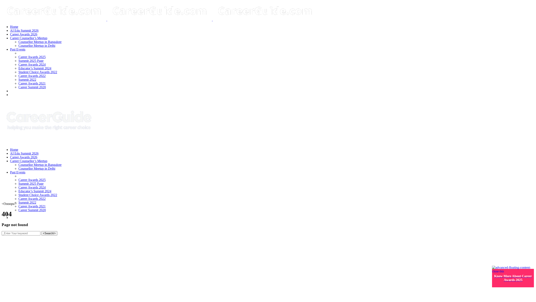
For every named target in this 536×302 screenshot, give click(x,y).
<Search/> (49, 233)
